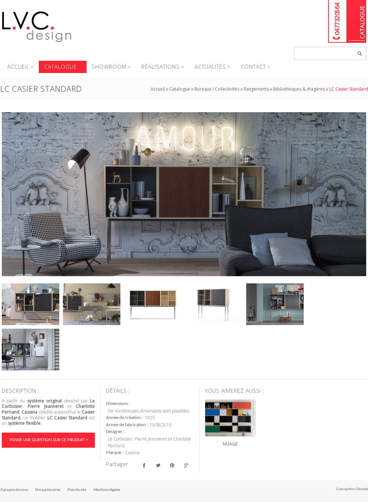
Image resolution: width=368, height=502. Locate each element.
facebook (144, 465)
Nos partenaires (47, 490)
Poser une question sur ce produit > (48, 440)
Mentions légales (106, 490)
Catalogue (356, 21)
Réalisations (160, 66)
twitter (158, 465)
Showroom (109, 66)
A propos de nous (14, 490)
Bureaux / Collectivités (216, 89)
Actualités (210, 66)
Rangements (256, 89)
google (186, 465)
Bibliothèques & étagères (299, 89)
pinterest (172, 465)
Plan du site (77, 490)
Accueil (18, 66)
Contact (253, 66)
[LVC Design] (37, 43)
